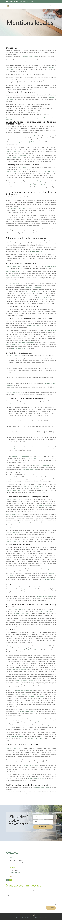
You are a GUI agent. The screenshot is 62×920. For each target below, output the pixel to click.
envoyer (51, 908)
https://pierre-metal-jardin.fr (29, 57)
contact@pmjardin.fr (16, 872)
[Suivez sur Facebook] (7, 880)
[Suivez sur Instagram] (10, 880)
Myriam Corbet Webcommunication (37, 918)
